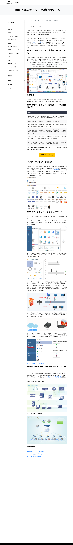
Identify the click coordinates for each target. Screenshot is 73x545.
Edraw (36, 26)
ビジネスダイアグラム (13, 70)
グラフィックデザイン (13, 53)
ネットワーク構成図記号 (53, 170)
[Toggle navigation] (67, 2)
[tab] (15, 22)
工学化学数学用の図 (13, 36)
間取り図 (10, 29)
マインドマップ (12, 39)
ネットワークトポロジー (38, 42)
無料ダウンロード (45, 155)
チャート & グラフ (12, 63)
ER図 (9, 56)
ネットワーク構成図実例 (54, 377)
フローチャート (12, 26)
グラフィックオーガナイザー (15, 50)
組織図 (9, 33)
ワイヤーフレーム (12, 46)
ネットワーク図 (12, 67)
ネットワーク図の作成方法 (34, 457)
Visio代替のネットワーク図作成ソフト (37, 451)
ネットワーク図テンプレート (34, 454)
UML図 (9, 43)
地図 (9, 60)
